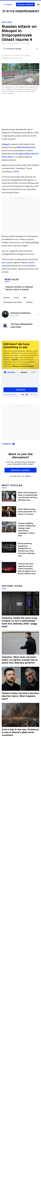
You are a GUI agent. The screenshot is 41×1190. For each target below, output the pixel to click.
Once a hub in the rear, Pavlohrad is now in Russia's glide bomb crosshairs (20, 732)
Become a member (20, 470)
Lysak (16, 171)
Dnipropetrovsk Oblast (12, 302)
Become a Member (25, 4)
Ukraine (6, 297)
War (25, 297)
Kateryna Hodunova (20, 313)
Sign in (28, 476)
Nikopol (29, 302)
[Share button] (37, 48)
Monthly (11, 372)
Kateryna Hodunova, (13, 55)
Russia (16, 297)
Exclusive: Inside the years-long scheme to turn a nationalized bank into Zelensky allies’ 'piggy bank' (19, 622)
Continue (20, 390)
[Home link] (20, 11)
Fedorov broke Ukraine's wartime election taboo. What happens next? (20, 696)
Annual (24, 372)
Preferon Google (13, 49)
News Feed (7, 22)
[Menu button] (38, 4)
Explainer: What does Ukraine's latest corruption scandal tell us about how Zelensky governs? (20, 660)
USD (33, 372)
